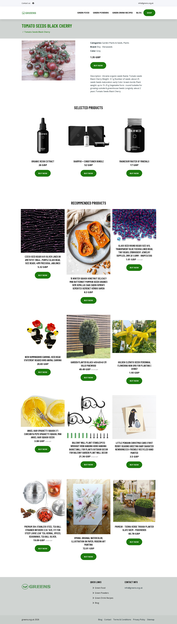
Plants (126, 43)
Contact (107, 619)
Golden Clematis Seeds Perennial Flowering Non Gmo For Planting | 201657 (134, 365)
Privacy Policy (139, 619)
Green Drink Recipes (122, 12)
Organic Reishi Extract (42, 161)
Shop (149, 13)
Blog (139, 12)
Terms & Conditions (122, 619)
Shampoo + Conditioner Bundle (88, 161)
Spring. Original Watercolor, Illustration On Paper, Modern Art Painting (88, 541)
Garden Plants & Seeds (112, 43)
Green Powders (101, 12)
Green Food (83, 12)
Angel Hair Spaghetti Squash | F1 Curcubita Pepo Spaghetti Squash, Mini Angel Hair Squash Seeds (43, 434)
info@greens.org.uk (145, 3)
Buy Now (98, 65)
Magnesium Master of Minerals (134, 161)
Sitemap (150, 619)
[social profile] (33, 3)
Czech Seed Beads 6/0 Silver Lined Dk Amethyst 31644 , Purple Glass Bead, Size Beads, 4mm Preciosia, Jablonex (43, 260)
